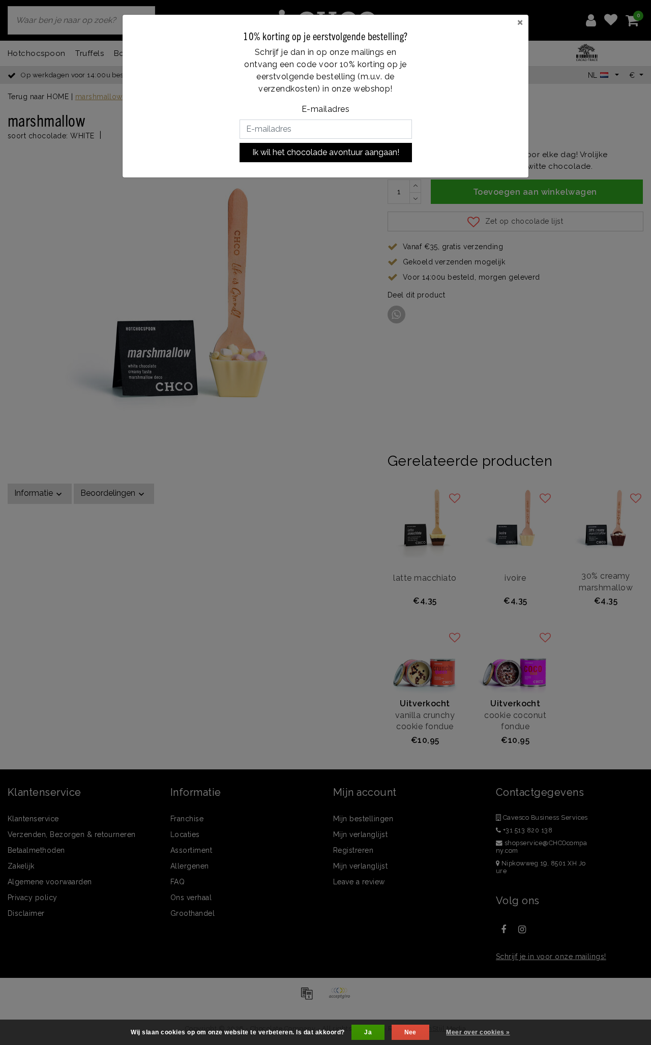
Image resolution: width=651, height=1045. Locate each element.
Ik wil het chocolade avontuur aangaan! (325, 152)
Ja (368, 1032)
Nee (410, 1032)
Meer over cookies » (478, 1032)
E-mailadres (325, 109)
